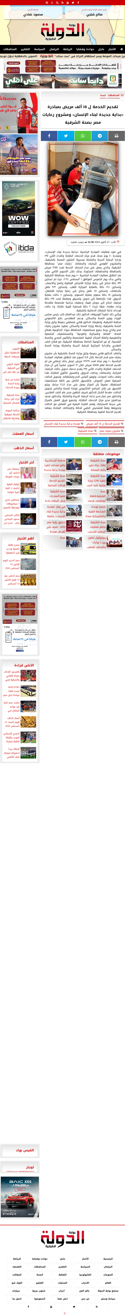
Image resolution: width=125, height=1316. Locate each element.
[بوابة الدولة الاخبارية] (20, 1197)
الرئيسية (108, 1259)
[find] (57, 2)
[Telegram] (99, 136)
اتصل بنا (16, 1299)
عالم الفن (84, 1291)
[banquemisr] (62, 66)
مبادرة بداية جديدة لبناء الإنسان (62, 423)
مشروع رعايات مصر (110, 430)
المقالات (16, 1275)
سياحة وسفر (108, 1299)
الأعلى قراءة (24, 665)
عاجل (101, 49)
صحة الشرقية (86, 430)
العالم (108, 1283)
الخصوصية (39, 1299)
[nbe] (62, 81)
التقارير (25, 49)
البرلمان (54, 49)
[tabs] (46, 2)
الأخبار (112, 49)
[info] (52, 2)
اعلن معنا (62, 1299)
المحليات (62, 1283)
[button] (4, 1197)
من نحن (85, 1299)
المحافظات (10, 49)
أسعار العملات (23, 434)
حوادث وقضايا (85, 49)
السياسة (39, 49)
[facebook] (78, 2)
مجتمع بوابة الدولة (108, 1291)
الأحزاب (85, 1283)
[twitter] (73, 2)
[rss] (62, 2)
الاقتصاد (16, 1267)
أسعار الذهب (24, 448)
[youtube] (67, 2)
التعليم (39, 1283)
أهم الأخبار (25, 538)
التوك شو (17, 1283)
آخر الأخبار (26, 462)
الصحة (39, 1275)
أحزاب (61, 1291)
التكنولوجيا (85, 1275)
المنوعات (108, 1275)
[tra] (20, 639)
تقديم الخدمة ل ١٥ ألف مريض (103, 423)
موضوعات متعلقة (106, 454)
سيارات (16, 1291)
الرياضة (67, 49)
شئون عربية (38, 1291)
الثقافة (63, 1275)
